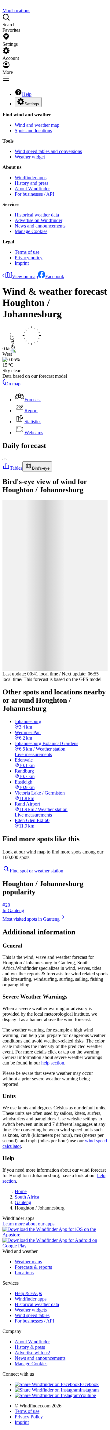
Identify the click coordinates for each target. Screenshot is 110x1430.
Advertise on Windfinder (38, 220)
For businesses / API (34, 194)
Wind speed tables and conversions (48, 151)
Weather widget (30, 156)
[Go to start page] (3, 5)
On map (12, 383)
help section (52, 1062)
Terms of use (27, 252)
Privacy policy (28, 257)
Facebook (54, 276)
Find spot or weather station (36, 870)
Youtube (88, 1395)
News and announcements (40, 225)
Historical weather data (37, 214)
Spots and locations (33, 130)
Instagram (89, 1389)
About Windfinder (32, 188)
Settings (31, 104)
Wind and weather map (37, 125)
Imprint (22, 263)
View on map (25, 276)
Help (26, 94)
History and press (31, 183)
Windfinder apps (30, 177)
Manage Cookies (31, 231)
